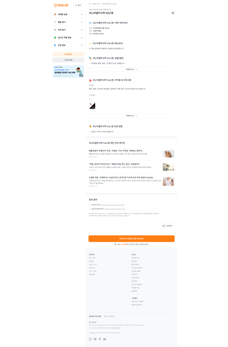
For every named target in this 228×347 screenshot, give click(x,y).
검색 (79, 5)
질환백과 (134, 291)
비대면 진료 (135, 258)
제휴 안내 (92, 268)
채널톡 (141, 301)
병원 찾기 (135, 261)
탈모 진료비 (135, 264)
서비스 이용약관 (109, 316)
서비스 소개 (93, 264)
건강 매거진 (135, 278)
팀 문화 (91, 261)
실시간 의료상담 (137, 284)
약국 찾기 (135, 274)
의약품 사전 (135, 288)
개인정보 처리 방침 (95, 316)
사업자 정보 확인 (115, 328)
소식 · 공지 (92, 271)
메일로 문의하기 (137, 305)
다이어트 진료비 (137, 268)
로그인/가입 (68, 60)
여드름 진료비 (136, 271)
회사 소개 (92, 258)
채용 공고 (92, 274)
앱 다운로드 (68, 54)
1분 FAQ (134, 281)
